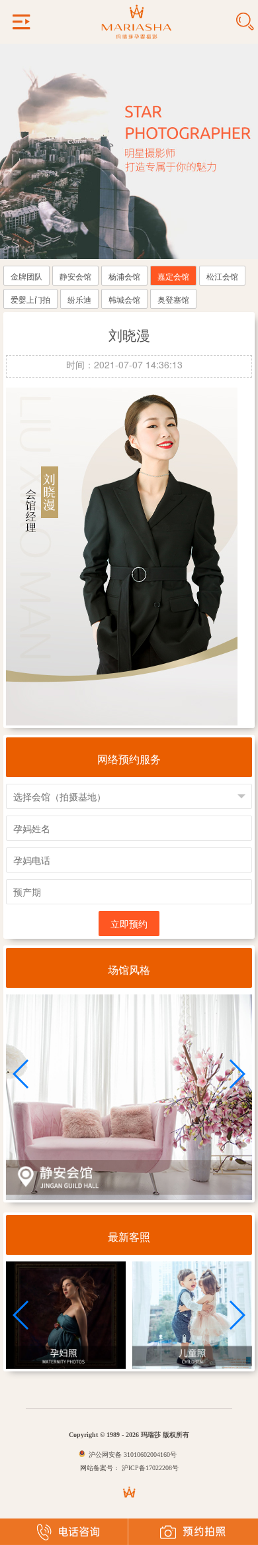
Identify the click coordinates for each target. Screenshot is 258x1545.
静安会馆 (75, 276)
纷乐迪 (79, 299)
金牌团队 (26, 276)
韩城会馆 (124, 299)
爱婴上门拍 (30, 299)
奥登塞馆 (173, 299)
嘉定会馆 (173, 276)
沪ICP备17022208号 (149, 1467)
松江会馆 (222, 276)
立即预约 (129, 923)
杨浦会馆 (124, 276)
